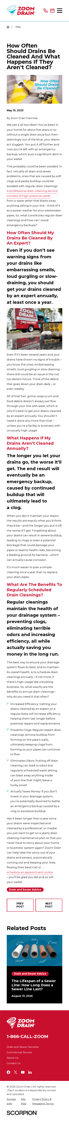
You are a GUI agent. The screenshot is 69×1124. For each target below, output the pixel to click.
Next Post (49, 905)
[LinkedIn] (30, 1072)
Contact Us (13, 1063)
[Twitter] (15, 1072)
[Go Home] (8, 27)
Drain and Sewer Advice (25, 889)
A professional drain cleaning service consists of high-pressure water (32, 193)
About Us (12, 1057)
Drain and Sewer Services (23, 1046)
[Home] (21, 10)
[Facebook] (8, 1072)
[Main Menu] (59, 10)
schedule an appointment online (30, 872)
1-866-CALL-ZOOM (27, 1036)
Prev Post (20, 905)
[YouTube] (23, 1072)
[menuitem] (12, 1101)
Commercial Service (19, 1052)
